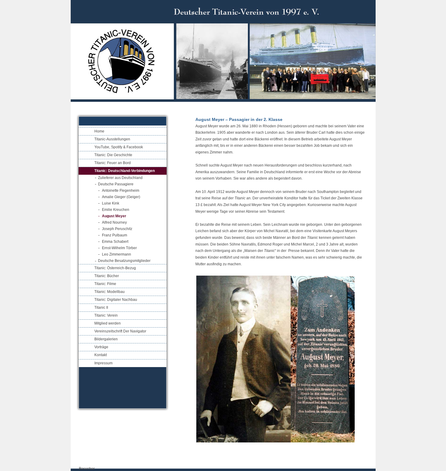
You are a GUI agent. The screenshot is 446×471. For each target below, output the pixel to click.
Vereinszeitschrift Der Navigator (120, 331)
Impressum (103, 363)
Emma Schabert (115, 241)
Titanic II (101, 307)
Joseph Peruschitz (117, 229)
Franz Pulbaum (114, 235)
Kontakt (100, 355)
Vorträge (101, 347)
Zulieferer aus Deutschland (120, 178)
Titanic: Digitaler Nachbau (115, 299)
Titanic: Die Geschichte (113, 155)
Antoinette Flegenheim (120, 190)
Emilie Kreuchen (115, 210)
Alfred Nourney (114, 222)
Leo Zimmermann (116, 254)
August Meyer (114, 216)
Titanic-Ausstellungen (112, 139)
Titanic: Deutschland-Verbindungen (124, 171)
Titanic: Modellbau (109, 292)
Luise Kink (110, 203)
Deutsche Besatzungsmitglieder (124, 261)
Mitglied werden (107, 323)
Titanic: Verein (106, 315)
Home (99, 131)
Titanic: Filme (105, 284)
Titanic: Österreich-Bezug (115, 268)
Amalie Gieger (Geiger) (121, 197)
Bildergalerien (106, 339)
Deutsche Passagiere (115, 184)
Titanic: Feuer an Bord (112, 163)
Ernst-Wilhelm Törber (119, 248)
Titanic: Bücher (106, 276)
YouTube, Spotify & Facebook (118, 147)
